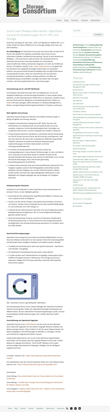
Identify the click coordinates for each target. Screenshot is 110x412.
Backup (93, 45)
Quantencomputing (79, 149)
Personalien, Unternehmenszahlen (84, 146)
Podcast (84, 20)
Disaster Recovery (86, 55)
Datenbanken (86, 50)
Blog (66, 20)
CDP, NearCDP (77, 101)
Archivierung (78, 45)
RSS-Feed (67, 408)
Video (86, 67)
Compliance (82, 47)
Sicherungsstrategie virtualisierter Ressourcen (88, 157)
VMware (99, 70)
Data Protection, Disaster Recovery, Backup (87, 114)
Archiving (86, 45)
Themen (74, 20)
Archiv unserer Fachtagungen (82, 203)
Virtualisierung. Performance (84, 70)
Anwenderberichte (79, 82)
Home (59, 20)
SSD (92, 65)
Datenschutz (50, 408)
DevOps (76, 55)
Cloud (75, 47)
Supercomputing (79, 67)
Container (90, 47)
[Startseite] (55, 8)
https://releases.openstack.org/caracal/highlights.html (37, 364)
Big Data (99, 45)
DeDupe (81, 52)
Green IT (89, 57)
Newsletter (95, 20)
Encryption (97, 55)
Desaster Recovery (92, 52)
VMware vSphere (79, 72)
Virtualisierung (95, 67)
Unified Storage (78, 185)
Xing (75, 408)
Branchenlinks (77, 206)
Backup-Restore (78, 90)
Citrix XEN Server (78, 104)
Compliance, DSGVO (79, 111)
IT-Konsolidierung (88, 60)
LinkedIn (79, 408)
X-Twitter (71, 408)
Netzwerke (77, 62)
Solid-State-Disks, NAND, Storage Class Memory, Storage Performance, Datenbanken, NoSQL (88, 162)
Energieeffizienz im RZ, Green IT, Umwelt (86, 133)
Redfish (9, 103)
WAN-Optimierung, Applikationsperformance (87, 193)
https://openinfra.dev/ (42, 66)
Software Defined (84, 65)
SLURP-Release (30, 324)
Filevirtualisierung (79, 57)
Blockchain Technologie (80, 98)
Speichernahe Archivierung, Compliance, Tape (87, 172)
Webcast (88, 72)
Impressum (60, 408)
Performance (87, 62)
